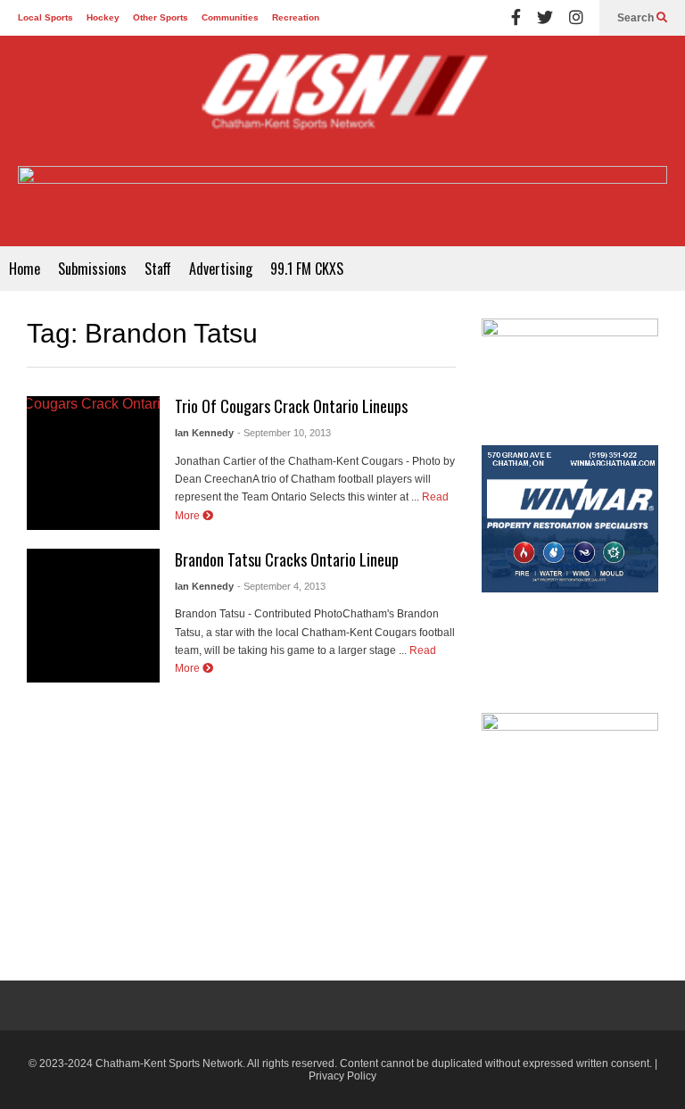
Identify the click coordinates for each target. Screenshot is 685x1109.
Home (24, 268)
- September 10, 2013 (284, 432)
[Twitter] (545, 18)
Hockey (103, 17)
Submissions (92, 268)
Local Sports (45, 17)
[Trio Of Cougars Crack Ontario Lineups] (93, 463)
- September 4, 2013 (281, 586)
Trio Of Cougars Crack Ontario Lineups (291, 406)
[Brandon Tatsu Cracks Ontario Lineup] (93, 616)
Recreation (295, 17)
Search (636, 18)
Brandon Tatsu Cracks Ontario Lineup (287, 559)
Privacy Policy (342, 1076)
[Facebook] (516, 18)
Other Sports (160, 17)
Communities (230, 17)
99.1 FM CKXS (306, 268)
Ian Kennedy (204, 432)
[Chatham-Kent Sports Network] (342, 101)
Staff (157, 268)
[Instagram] (576, 18)
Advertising (220, 268)
